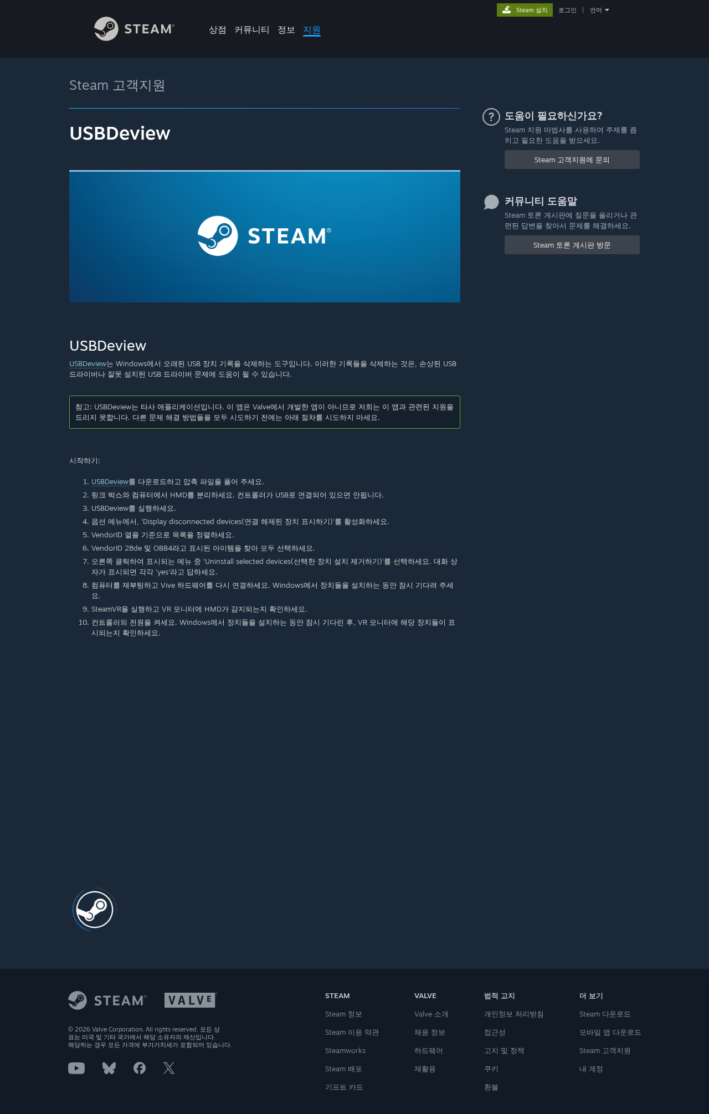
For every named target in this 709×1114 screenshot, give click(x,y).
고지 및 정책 (504, 1050)
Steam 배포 (343, 1068)
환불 (491, 1086)
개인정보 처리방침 (514, 1013)
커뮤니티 (252, 29)
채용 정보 (429, 1032)
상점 (218, 29)
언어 (596, 10)
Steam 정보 (343, 1013)
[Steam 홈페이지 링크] (134, 38)
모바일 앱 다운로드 (610, 1032)
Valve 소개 (431, 1013)
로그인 (567, 10)
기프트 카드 (344, 1086)
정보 (286, 29)
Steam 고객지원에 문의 (572, 159)
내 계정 (591, 1068)
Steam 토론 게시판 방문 (572, 244)
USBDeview (87, 363)
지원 (312, 29)
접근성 (495, 1032)
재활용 (425, 1068)
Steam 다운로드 (605, 1013)
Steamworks (345, 1050)
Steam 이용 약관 (352, 1032)
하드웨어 (428, 1050)
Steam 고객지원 (117, 84)
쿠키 (491, 1068)
